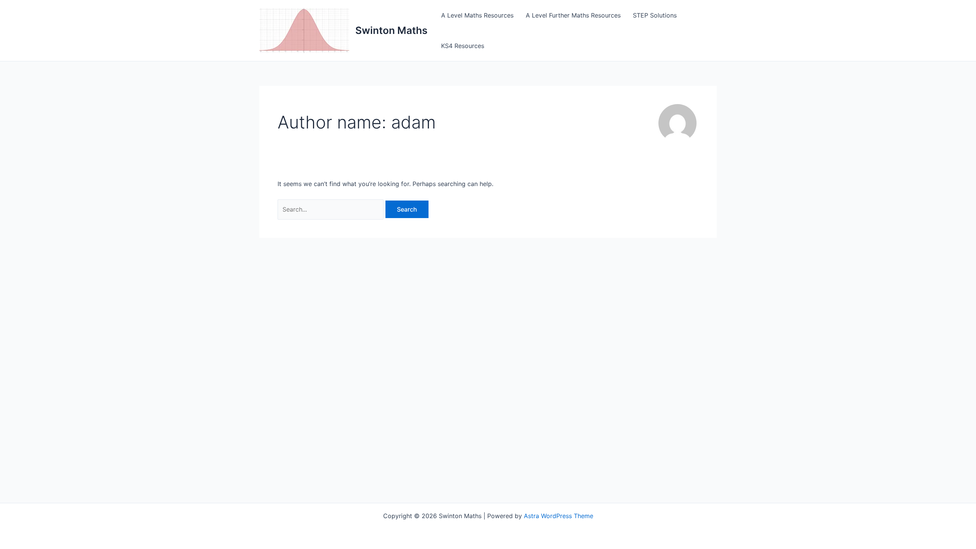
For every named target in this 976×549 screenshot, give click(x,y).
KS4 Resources (462, 46)
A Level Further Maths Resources (573, 15)
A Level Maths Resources (477, 15)
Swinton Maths (391, 30)
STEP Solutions (655, 15)
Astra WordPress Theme (558, 516)
